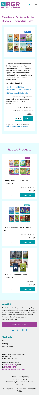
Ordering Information (19, 324)
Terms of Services (19, 379)
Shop (4, 341)
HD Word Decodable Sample (17, 93)
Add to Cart (28, 118)
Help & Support (7, 346)
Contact (19, 384)
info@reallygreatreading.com (14, 369)
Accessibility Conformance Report (19, 382)
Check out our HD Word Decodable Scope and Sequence (18, 88)
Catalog (5, 344)
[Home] (10, 5)
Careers (13, 376)
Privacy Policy (23, 376)
